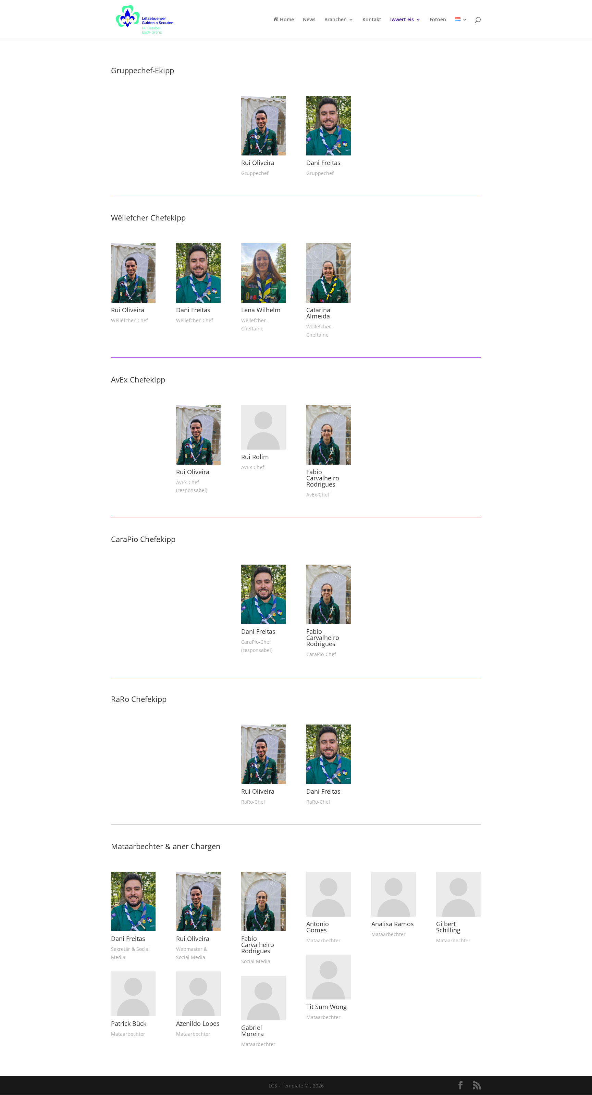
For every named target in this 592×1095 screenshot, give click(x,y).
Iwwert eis (402, 20)
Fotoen (438, 20)
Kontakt (371, 20)
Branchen (335, 20)
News (309, 20)
